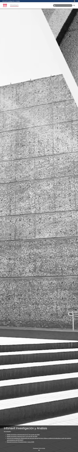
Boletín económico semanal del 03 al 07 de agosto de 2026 (23, 434)
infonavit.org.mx (14, 5)
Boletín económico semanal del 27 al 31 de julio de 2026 (22, 436)
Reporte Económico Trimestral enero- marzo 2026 (20, 442)
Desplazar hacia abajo (39, 448)
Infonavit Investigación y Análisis (11, 1)
